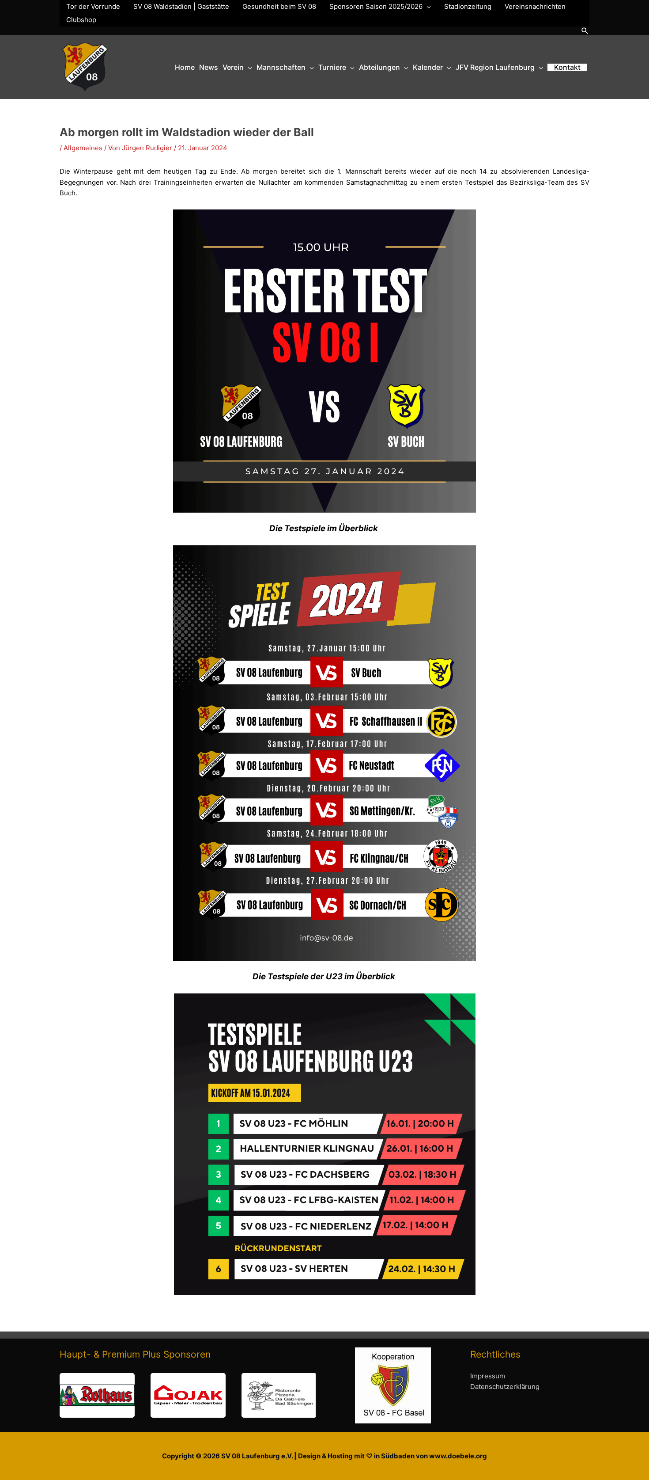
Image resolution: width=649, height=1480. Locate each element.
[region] (188, 1395)
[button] (585, 31)
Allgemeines (83, 148)
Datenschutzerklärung (505, 1386)
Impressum (487, 1376)
